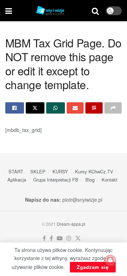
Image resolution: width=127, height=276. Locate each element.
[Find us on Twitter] (78, 238)
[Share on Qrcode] (94, 108)
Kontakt (109, 179)
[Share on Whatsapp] (55, 108)
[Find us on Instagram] (68, 238)
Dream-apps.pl (71, 224)
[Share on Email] (75, 108)
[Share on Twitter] (35, 108)
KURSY (60, 171)
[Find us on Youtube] (59, 238)
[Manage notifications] (110, 260)
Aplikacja (16, 179)
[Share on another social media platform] (113, 108)
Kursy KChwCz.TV (94, 171)
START (15, 171)
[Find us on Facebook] (44, 238)
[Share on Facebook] (14, 108)
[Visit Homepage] (52, 11)
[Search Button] (95, 10)
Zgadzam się (93, 267)
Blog (90, 179)
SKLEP (38, 171)
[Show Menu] (8, 10)
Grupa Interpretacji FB (55, 179)
